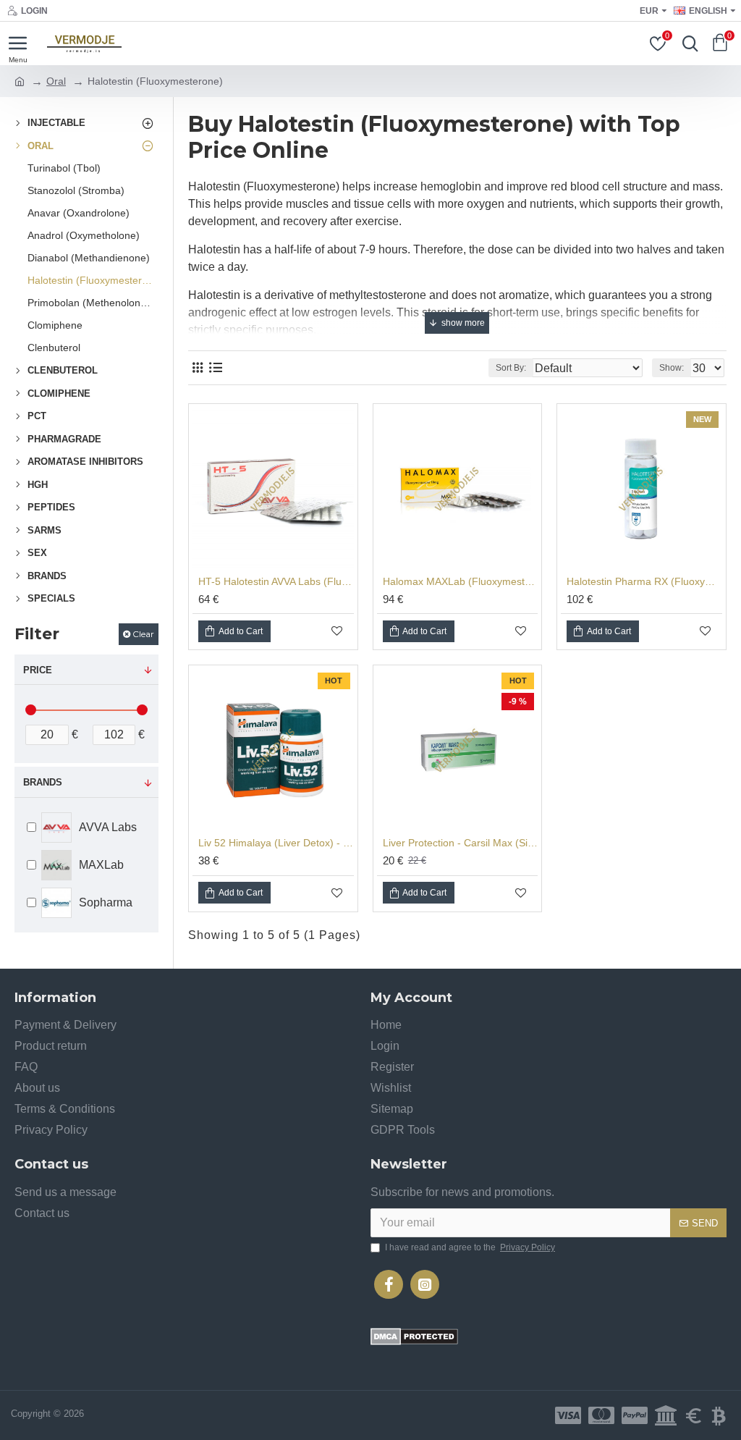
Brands (42, 782)
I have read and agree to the (470, 1247)
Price (37, 670)
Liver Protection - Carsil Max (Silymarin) (460, 843)
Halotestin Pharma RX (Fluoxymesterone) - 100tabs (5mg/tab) (644, 581)
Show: (671, 368)
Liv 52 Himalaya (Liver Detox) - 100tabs (276, 843)
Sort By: (511, 368)
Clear (143, 633)
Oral (56, 81)
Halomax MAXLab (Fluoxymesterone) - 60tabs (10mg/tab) (460, 581)
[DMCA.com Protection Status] (414, 1336)
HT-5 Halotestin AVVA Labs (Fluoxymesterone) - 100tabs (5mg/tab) (276, 581)
